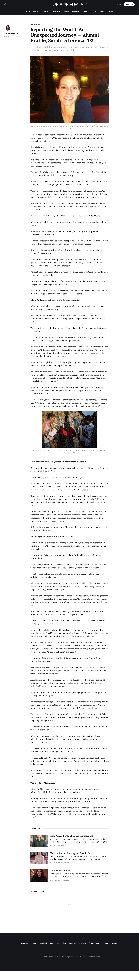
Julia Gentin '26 (11, 34)
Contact (110, 12)
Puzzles (94, 12)
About (102, 12)
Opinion (45, 12)
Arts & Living (56, 12)
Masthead (43, 943)
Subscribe (129, 4)
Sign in (119, 4)
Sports (66, 12)
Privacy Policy (94, 943)
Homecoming (35, 24)
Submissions (54, 943)
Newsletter (24, 943)
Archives (82, 943)
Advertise (72, 943)
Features (36, 12)
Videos (85, 12)
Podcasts (75, 12)
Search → (115, 943)
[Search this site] (5, 4)
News (28, 12)
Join (64, 943)
